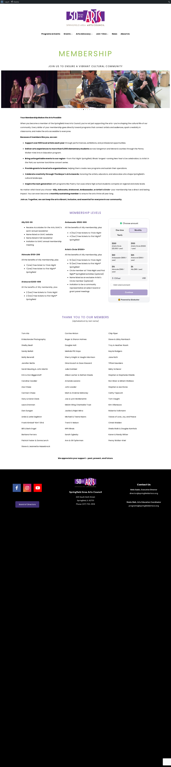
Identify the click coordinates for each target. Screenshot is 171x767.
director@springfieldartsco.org (144, 493)
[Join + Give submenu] (107, 34)
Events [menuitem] (16, 2)
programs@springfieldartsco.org (144, 505)
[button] (79, 109)
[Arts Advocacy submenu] (91, 34)
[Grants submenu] (71, 34)
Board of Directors (27, 504)
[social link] (17, 488)
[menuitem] (2, 2)
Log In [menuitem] (7, 2)
